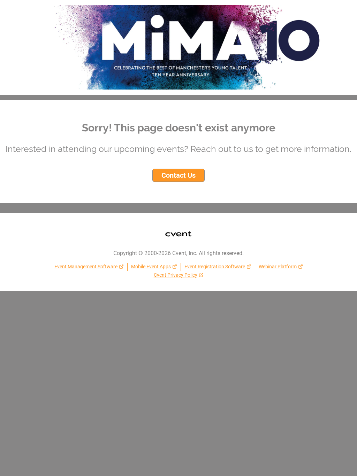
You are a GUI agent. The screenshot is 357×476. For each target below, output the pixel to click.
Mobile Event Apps (151, 266)
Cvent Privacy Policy (175, 275)
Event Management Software (85, 266)
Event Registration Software (214, 266)
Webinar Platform (278, 266)
